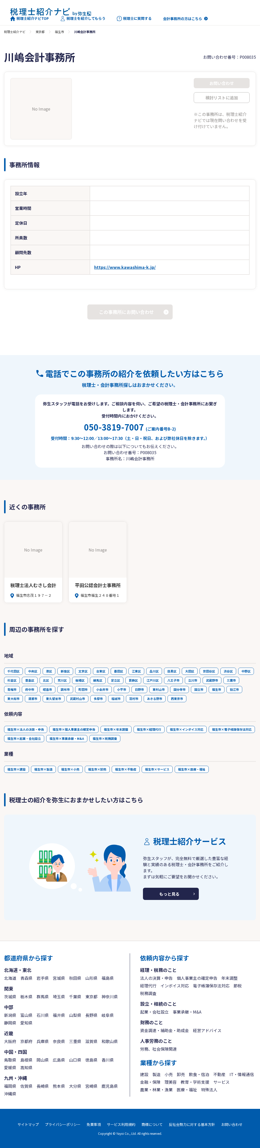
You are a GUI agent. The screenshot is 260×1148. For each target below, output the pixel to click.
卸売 (181, 1074)
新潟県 (10, 1015)
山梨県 (75, 1015)
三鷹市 (231, 680)
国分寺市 (179, 689)
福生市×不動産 (125, 769)
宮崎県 (91, 1086)
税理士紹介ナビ (14, 31)
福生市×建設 (16, 769)
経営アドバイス (207, 1030)
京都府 (26, 1041)
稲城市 (116, 698)
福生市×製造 (43, 769)
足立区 (115, 680)
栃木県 (26, 996)
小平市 (121, 689)
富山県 (26, 1015)
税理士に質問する (137, 18)
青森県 (26, 978)
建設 (144, 1074)
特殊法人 (209, 1089)
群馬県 (43, 996)
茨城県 (10, 996)
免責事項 (94, 1124)
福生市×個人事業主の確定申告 (74, 729)
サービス (221, 1082)
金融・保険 (150, 1082)
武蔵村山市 (77, 698)
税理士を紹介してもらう (86, 18)
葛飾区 (133, 680)
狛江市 (234, 689)
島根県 (26, 1060)
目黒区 (171, 671)
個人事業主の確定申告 (197, 978)
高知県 (26, 1067)
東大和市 (13, 698)
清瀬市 (32, 698)
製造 (156, 1074)
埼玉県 (59, 996)
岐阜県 (108, 1015)
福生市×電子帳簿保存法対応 (232, 729)
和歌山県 (110, 1041)
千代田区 (13, 671)
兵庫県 (43, 1041)
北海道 (10, 978)
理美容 (171, 1082)
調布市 (65, 689)
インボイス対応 (174, 986)
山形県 (91, 978)
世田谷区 (209, 671)
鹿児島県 (110, 1086)
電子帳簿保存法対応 (211, 986)
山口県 (75, 1060)
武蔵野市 (212, 680)
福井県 (59, 1015)
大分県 (75, 1086)
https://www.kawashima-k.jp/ (125, 267)
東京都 (40, 31)
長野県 (91, 1015)
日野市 (139, 689)
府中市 (29, 689)
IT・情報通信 (242, 1074)
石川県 (43, 1015)
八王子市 (173, 680)
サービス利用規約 (121, 1124)
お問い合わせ (231, 1124)
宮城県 (59, 978)
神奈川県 (110, 996)
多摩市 (98, 698)
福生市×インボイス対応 (186, 729)
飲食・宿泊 (199, 1074)
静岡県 (10, 1023)
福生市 (59, 31)
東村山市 (159, 689)
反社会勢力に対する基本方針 (192, 1124)
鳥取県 (10, 1060)
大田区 (189, 671)
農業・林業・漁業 (156, 1089)
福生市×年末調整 (116, 729)
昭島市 (47, 689)
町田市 (83, 689)
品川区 (154, 671)
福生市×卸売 (97, 769)
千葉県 (75, 996)
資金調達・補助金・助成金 (164, 1030)
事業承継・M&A (187, 1012)
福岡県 (10, 1086)
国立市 (198, 689)
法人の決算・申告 (156, 978)
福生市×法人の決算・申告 (25, 729)
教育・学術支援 (195, 1082)
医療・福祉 (187, 1089)
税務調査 (148, 993)
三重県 (75, 1041)
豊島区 (29, 680)
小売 (169, 1074)
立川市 (192, 680)
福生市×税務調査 (105, 738)
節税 (238, 986)
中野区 (246, 671)
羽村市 (133, 698)
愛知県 (26, 1023)
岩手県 (43, 978)
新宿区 (65, 671)
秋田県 (75, 978)
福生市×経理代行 (149, 729)
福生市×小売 (70, 769)
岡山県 (43, 1060)
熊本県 (59, 1086)
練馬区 (97, 680)
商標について (152, 1124)
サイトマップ (28, 1124)
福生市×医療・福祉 (191, 769)
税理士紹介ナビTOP (33, 18)
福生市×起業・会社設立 (24, 738)
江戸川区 (153, 680)
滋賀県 (91, 1041)
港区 (49, 671)
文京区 (83, 671)
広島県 (59, 1060)
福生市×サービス (157, 769)
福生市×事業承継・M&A (67, 738)
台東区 (100, 671)
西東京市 (177, 698)
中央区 (32, 671)
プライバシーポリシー (62, 1124)
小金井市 (102, 689)
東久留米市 (53, 698)
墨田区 (118, 671)
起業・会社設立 (154, 1012)
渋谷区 (228, 671)
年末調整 (229, 978)
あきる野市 (154, 698)
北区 (46, 680)
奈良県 (59, 1041)
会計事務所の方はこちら (182, 18)
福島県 (108, 978)
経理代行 (148, 986)
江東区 (136, 671)
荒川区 (62, 680)
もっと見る (169, 894)
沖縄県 (10, 1094)
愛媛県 (10, 1067)
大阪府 (10, 1041)
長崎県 (43, 1086)
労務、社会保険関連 (158, 1049)
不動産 (219, 1074)
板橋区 (80, 680)
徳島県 (91, 1060)
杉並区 (12, 680)
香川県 (108, 1060)
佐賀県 (26, 1086)
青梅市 (12, 689)
